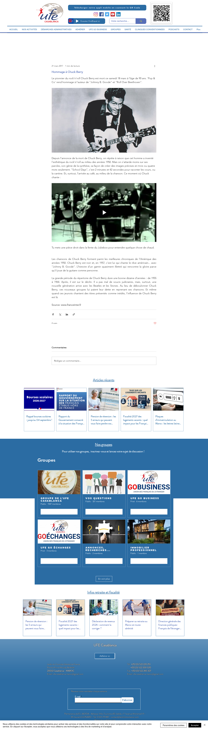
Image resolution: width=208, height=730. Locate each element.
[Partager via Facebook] (53, 314)
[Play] (77, 21)
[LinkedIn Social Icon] (118, 14)
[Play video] (104, 212)
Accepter (195, 725)
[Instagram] (96, 14)
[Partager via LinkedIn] (67, 314)
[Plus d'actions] (154, 66)
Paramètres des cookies (173, 725)
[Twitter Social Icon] (107, 14)
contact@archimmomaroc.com (125, 717)
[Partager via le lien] (73, 314)
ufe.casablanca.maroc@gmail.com (68, 674)
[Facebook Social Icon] (101, 14)
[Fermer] (204, 725)
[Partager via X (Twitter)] (60, 314)
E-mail (77, 697)
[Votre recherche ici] (141, 21)
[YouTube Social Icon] (113, 14)
